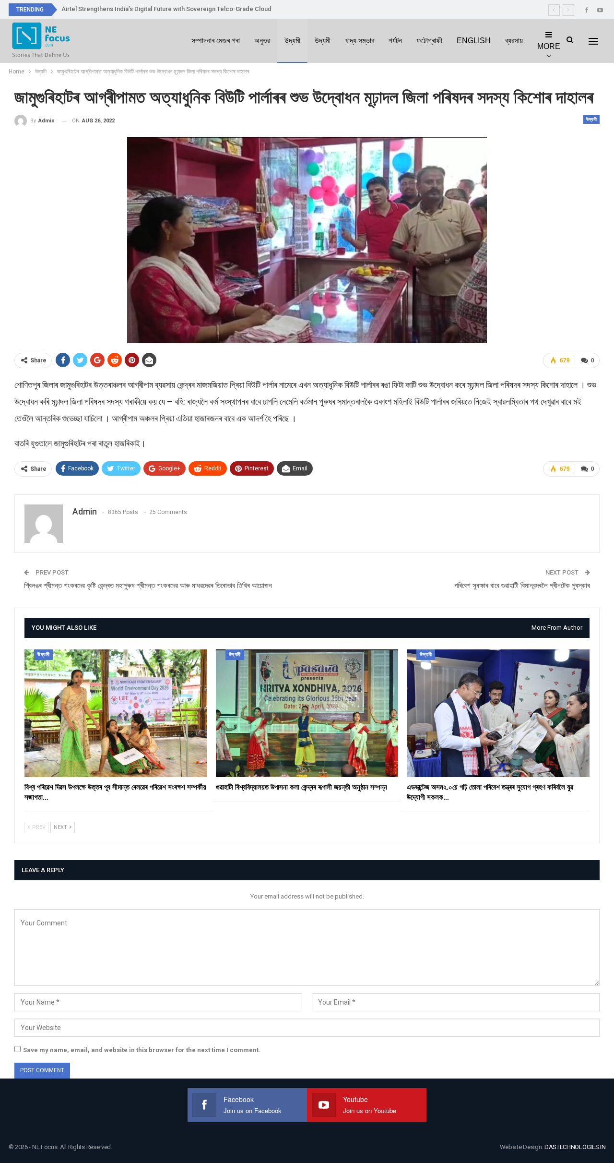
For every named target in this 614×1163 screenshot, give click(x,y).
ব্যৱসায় (514, 40)
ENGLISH (474, 40)
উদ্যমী (292, 40)
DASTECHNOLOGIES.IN (575, 1147)
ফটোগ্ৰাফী (429, 40)
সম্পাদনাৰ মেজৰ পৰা (215, 40)
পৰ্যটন (395, 40)
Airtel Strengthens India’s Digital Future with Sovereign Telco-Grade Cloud (166, 8)
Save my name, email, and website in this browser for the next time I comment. (141, 1050)
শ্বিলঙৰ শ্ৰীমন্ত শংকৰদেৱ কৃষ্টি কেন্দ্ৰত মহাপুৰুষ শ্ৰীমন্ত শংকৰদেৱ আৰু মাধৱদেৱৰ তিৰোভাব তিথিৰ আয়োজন (148, 585)
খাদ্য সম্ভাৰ (359, 40)
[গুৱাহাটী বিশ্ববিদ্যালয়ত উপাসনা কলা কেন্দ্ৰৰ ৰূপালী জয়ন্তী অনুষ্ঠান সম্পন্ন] (307, 713)
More (548, 46)
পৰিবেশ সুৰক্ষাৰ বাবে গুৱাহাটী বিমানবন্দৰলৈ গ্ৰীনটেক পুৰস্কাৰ (522, 585)
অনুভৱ (262, 40)
